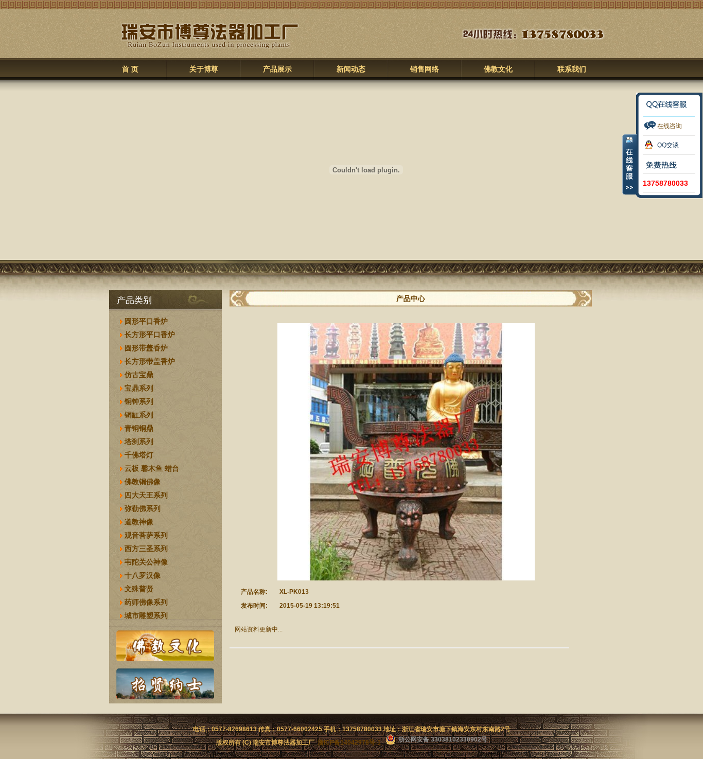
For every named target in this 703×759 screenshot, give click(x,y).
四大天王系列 (146, 495)
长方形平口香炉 (150, 334)
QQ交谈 (668, 145)
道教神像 (139, 522)
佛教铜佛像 (143, 482)
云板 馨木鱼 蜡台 (152, 468)
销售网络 (424, 69)
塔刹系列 (139, 441)
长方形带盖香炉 (150, 361)
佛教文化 (498, 69)
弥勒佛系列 (143, 508)
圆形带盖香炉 (146, 348)
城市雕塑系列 (146, 615)
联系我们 (571, 69)
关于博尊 (203, 69)
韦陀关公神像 (146, 562)
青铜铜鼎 (139, 428)
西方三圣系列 (146, 548)
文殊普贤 (139, 589)
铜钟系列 (139, 401)
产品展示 (277, 69)
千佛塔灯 (139, 455)
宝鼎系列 (139, 388)
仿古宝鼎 (139, 374)
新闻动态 (351, 69)
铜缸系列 (139, 415)
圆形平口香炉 (146, 321)
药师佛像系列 (146, 602)
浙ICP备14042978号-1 (349, 742)
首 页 (130, 69)
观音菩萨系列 (146, 535)
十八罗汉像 (143, 575)
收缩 (629, 164)
